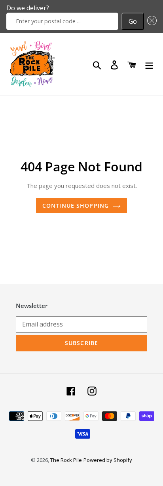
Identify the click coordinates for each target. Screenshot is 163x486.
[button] (150, 21)
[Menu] (149, 64)
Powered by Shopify (107, 459)
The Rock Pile (66, 459)
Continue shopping (75, 205)
